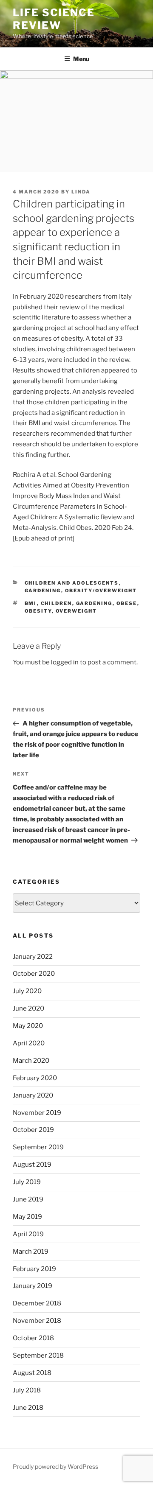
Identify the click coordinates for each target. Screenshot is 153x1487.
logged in (65, 662)
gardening (94, 603)
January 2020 (33, 1095)
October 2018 (33, 1338)
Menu (81, 58)
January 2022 (33, 957)
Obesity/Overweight (101, 591)
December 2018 (37, 1303)
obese (126, 603)
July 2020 (27, 991)
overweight (76, 611)
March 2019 (30, 1251)
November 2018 (37, 1321)
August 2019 (32, 1164)
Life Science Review (54, 18)
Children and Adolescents (72, 583)
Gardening (43, 591)
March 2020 (31, 1060)
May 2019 (27, 1217)
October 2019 (33, 1130)
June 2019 (28, 1199)
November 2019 (37, 1113)
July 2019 (27, 1182)
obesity (38, 611)
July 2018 (27, 1390)
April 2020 (29, 1043)
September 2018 (38, 1355)
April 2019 (28, 1234)
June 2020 (28, 1008)
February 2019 (34, 1269)
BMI (31, 603)
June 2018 (28, 1407)
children (56, 603)
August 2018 (32, 1373)
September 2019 (38, 1147)
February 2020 (35, 1078)
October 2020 (34, 973)
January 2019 (32, 1286)
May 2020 (28, 1026)
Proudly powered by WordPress (55, 1466)
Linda (81, 192)
